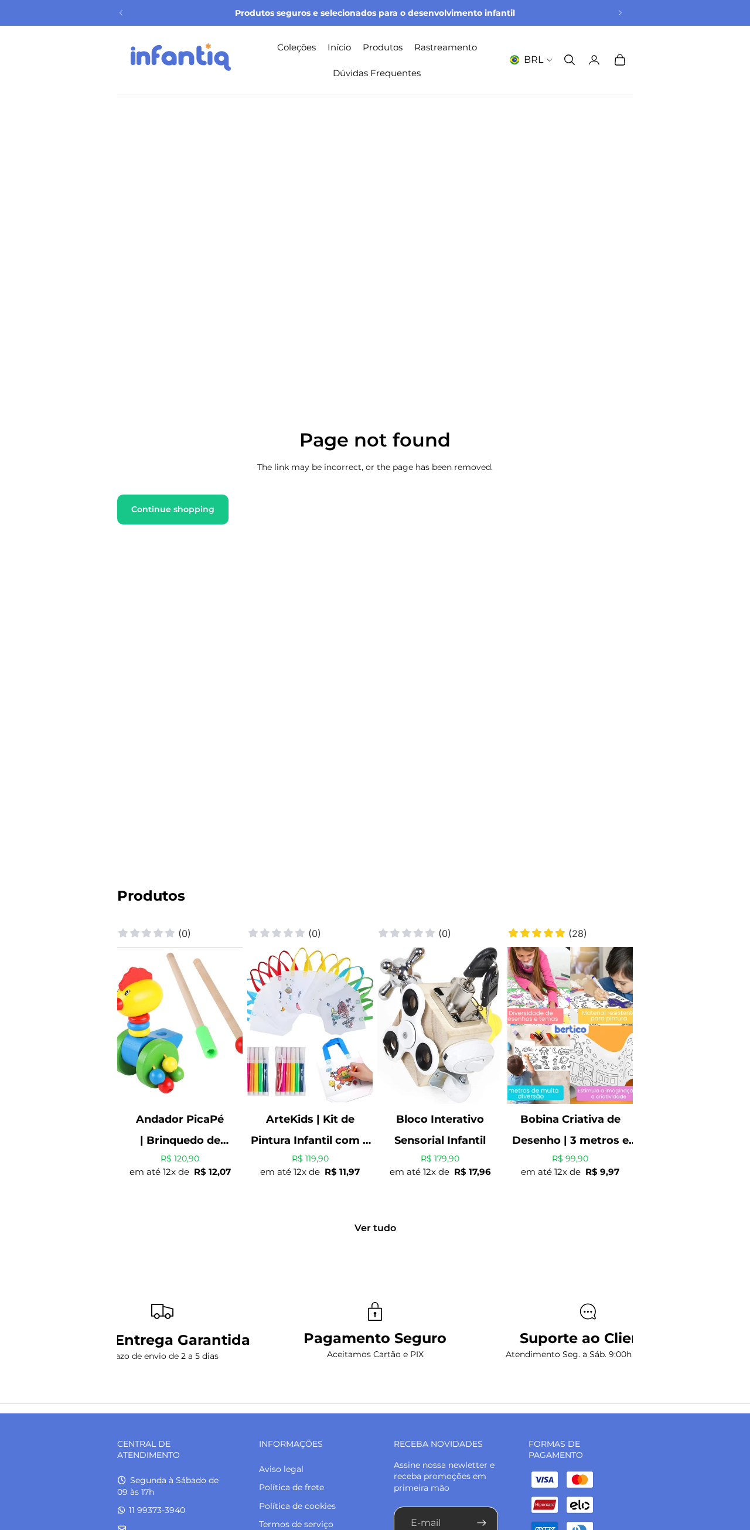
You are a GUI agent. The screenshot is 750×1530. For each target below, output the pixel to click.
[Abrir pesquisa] (569, 60)
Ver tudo (375, 1227)
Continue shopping (172, 509)
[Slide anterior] (121, 13)
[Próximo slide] (620, 13)
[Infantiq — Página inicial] (180, 59)
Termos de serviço (296, 1524)
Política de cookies (297, 1506)
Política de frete (291, 1487)
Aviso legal (281, 1469)
